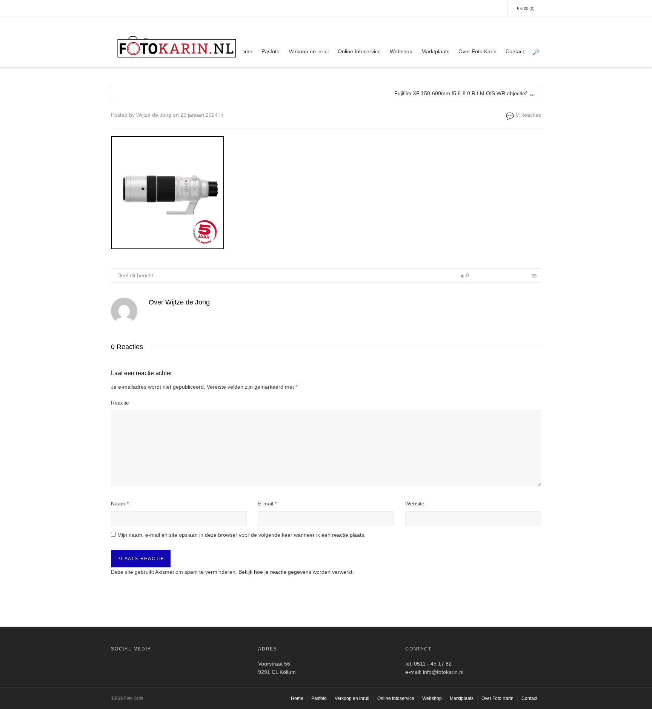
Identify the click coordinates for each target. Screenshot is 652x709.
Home (245, 51)
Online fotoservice (359, 51)
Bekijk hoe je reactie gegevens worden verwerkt (295, 572)
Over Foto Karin (477, 51)
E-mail (265, 503)
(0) (526, 8)
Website (414, 503)
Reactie (120, 403)
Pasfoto (270, 51)
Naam (118, 503)
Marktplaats (435, 51)
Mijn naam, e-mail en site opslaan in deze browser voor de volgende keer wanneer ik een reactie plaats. (241, 535)
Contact (515, 51)
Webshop (401, 51)
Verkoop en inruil (309, 51)
